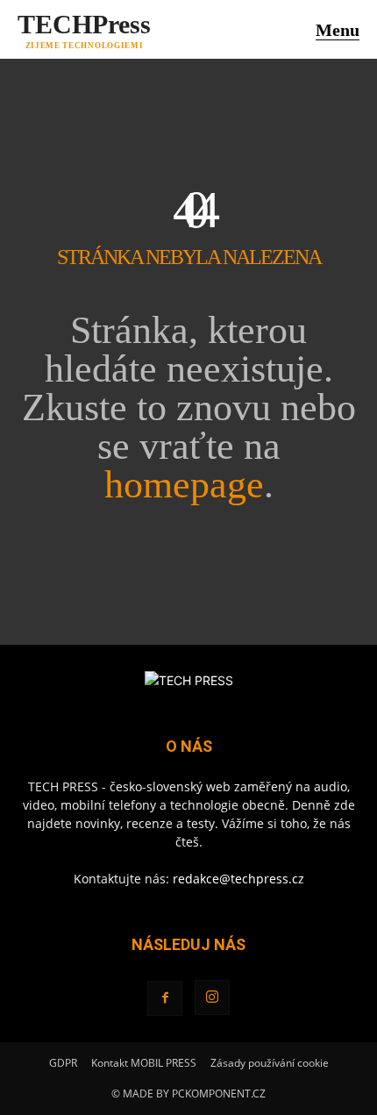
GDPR (63, 1062)
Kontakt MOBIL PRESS (143, 1062)
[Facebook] (164, 998)
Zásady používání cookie (269, 1062)
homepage (184, 484)
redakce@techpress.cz (238, 878)
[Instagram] (212, 997)
